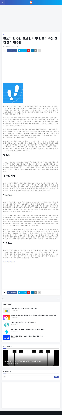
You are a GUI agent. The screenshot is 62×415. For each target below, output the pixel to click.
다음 (3, 298)
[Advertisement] (31, 18)
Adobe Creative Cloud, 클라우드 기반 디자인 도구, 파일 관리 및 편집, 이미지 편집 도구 (33, 315)
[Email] (35, 50)
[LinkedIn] (32, 50)
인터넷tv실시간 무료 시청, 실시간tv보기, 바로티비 (24, 308)
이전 (58, 298)
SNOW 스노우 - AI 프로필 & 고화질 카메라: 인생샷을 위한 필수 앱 (27, 329)
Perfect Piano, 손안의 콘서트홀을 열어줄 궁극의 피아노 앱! (22, 361)
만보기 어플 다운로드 (9, 261)
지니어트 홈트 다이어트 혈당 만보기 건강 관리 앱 (23, 322)
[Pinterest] (28, 50)
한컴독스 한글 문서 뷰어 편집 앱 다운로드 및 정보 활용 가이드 (27, 336)
